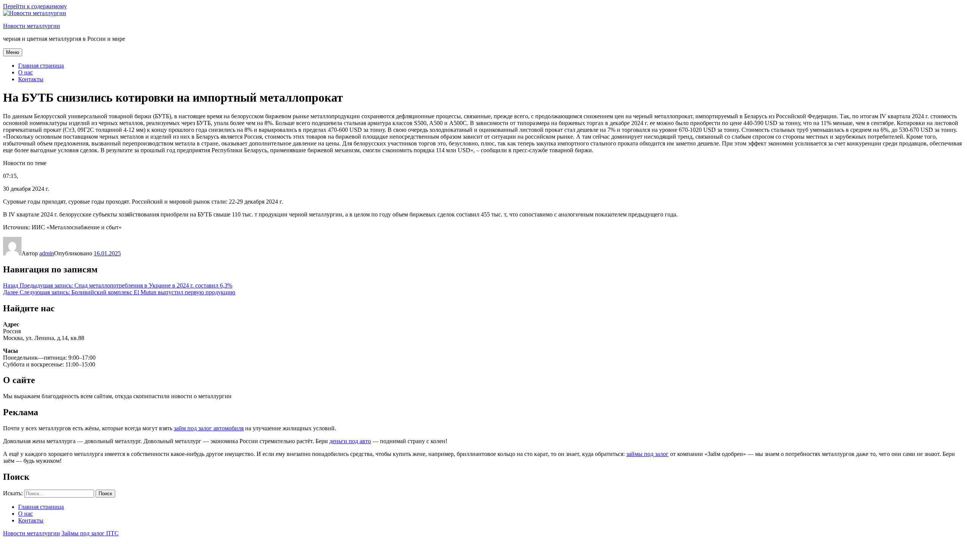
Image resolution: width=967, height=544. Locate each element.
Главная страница (41, 65)
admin (46, 253)
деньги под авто (350, 441)
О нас (25, 72)
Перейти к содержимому (35, 6)
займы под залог (647, 454)
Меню (12, 52)
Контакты (30, 79)
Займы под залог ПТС (90, 533)
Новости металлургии (31, 26)
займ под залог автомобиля (209, 428)
